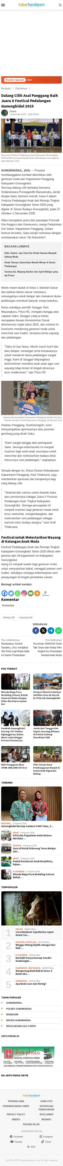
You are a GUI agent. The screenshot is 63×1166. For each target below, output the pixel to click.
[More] (37, 591)
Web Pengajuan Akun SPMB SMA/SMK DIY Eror (14, 766)
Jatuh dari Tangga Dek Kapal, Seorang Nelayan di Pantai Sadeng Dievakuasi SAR (46, 733)
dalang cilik (9, 617)
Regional (6, 823)
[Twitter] (11, 591)
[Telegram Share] (51, 630)
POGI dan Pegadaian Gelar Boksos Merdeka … (32, 837)
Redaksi (46, 1119)
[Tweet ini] (43, 630)
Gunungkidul (14, 1003)
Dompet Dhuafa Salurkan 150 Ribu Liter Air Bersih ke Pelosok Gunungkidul (47, 695)
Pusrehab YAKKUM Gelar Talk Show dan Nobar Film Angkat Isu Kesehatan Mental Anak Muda (47, 648)
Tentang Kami (16, 1101)
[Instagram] (24, 591)
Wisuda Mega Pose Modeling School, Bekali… (34, 876)
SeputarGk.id (10, 1036)
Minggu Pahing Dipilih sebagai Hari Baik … (35, 946)
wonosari (12, 1014)
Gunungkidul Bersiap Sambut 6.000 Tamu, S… (27, 826)
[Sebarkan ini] (35, 630)
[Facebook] (4, 591)
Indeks (16, 1119)
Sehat (16, 833)
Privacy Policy (16, 1114)
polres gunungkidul (19, 1009)
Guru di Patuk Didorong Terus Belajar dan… (34, 850)
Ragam (19, 929)
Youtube (18, 1142)
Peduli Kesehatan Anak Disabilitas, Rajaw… (33, 863)
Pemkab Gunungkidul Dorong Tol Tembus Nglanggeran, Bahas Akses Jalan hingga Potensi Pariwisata (13, 734)
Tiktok (48, 1142)
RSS (33, 1147)
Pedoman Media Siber (16, 1106)
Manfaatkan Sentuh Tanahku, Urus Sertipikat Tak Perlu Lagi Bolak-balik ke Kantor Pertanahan (15, 648)
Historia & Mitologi (26, 942)
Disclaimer (46, 1114)
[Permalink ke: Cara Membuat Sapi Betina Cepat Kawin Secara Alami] (31, 908)
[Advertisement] (31, 43)
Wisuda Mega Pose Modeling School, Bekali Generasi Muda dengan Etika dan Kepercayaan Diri (14, 698)
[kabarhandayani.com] (31, 4)
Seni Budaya (34, 968)
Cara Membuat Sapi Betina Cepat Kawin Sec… (35, 934)
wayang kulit (25, 617)
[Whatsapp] (17, 591)
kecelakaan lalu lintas (21, 1026)
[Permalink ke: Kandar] (4, 112)
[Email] (31, 591)
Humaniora (21, 968)
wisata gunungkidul (18, 1020)
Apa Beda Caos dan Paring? (31, 983)
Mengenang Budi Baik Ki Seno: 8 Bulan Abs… (34, 972)
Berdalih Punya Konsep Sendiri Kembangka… (33, 959)
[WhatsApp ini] (58, 630)
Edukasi (17, 846)
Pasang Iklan (31, 1124)
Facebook (18, 1136)
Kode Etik (46, 1101)
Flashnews (19, 871)
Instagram (48, 1136)
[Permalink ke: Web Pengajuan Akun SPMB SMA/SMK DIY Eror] (15, 754)
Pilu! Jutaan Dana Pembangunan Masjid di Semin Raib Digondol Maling (46, 769)
